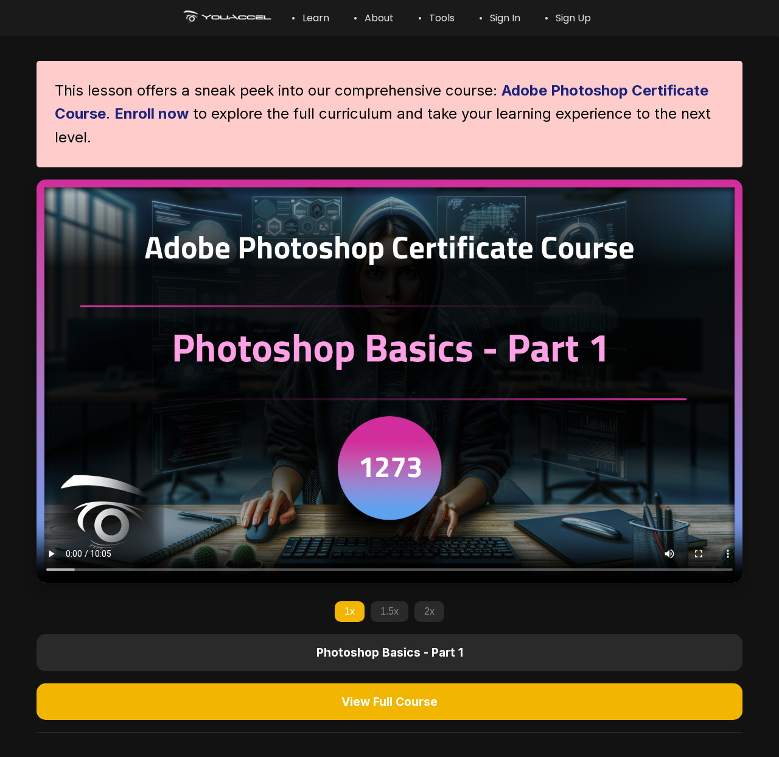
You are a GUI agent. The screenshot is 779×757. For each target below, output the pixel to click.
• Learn (310, 18)
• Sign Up (568, 18)
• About (374, 18)
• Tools (436, 18)
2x (429, 611)
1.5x (389, 611)
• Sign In (499, 18)
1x (349, 611)
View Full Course (389, 701)
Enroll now (151, 113)
